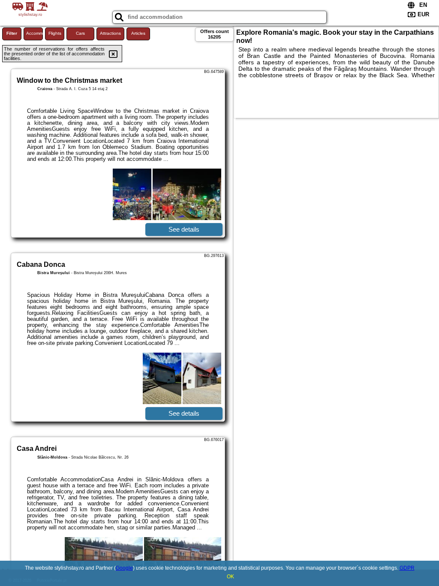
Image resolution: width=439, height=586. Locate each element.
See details (183, 229)
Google (124, 568)
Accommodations (34, 33)
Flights (54, 33)
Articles (138, 33)
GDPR (407, 568)
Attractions (110, 33)
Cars (80, 33)
